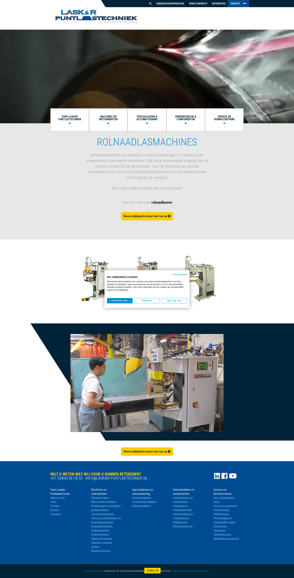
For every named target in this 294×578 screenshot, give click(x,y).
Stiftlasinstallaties (141, 506)
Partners (55, 506)
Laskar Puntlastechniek (94, 571)
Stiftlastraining (221, 514)
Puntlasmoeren (181, 518)
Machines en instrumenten (108, 118)
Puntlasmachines (100, 497)
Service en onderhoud (225, 506)
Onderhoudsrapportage (170, 3)
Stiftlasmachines (100, 534)
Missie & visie (57, 497)
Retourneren (220, 526)
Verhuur (95, 547)
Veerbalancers (180, 506)
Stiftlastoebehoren (183, 526)
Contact (235, 3)
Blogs (217, 502)
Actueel (54, 510)
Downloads (219, 530)
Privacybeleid (180, 274)
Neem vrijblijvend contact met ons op (146, 216)
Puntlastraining (221, 510)
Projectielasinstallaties (144, 502)
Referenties (219, 3)
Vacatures (55, 514)
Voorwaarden (203, 571)
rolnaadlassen (161, 202)
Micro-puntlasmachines (103, 502)
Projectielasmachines (102, 514)
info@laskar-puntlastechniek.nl (116, 478)
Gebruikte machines (101, 542)
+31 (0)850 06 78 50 (66, 478)
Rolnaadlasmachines (101, 526)
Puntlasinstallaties (141, 497)
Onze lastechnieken (224, 497)
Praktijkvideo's (198, 3)
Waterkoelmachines (101, 538)
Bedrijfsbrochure (223, 534)
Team (53, 502)
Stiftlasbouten (180, 522)
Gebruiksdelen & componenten (185, 118)
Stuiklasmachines (100, 530)
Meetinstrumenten (101, 551)
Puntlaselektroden (182, 510)
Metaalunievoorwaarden (226, 538)
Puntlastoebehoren (183, 514)
